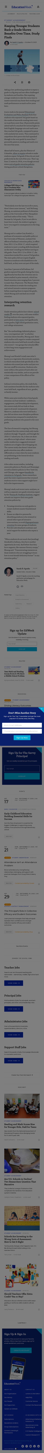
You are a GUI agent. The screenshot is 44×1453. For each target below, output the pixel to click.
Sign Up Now (22, 738)
